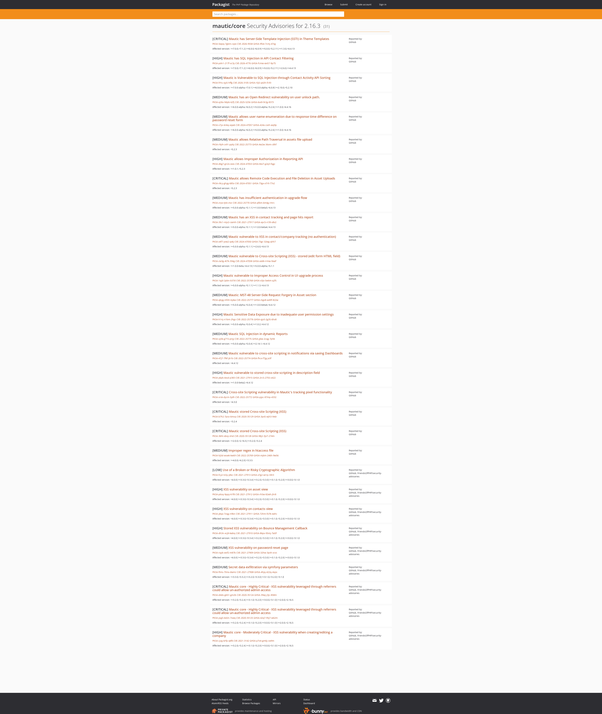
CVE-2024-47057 (244, 125)
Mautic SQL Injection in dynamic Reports (258, 334)
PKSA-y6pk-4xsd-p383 (223, 377)
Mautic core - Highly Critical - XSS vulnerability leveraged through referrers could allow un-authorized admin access (274, 588)
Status (306, 699)
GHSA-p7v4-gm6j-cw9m (262, 640)
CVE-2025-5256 (243, 102)
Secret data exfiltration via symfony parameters (263, 567)
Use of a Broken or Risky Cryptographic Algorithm (259, 470)
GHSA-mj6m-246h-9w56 (266, 455)
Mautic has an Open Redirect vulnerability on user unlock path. (274, 97)
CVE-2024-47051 (243, 183)
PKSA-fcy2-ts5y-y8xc (222, 474)
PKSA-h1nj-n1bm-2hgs (224, 319)
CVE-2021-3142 (241, 640)
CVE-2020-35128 (243, 436)
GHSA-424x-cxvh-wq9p (265, 125)
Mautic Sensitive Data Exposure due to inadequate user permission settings (278, 314)
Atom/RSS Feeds (220, 703)
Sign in (382, 4)
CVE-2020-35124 (245, 594)
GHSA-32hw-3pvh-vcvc (265, 552)
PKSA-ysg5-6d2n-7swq (224, 617)
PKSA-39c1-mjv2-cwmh (224, 222)
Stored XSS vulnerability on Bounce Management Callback (265, 528)
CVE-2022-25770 (241, 202)
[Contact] (374, 700)
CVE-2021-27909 (244, 552)
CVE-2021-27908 (245, 572)
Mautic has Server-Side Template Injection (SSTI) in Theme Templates (279, 39)
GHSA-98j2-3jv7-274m (263, 436)
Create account (363, 4)
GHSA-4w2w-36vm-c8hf (264, 144)
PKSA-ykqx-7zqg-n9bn (223, 513)
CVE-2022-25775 (243, 338)
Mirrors (277, 703)
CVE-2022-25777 (245, 299)
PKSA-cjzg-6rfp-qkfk (222, 640)
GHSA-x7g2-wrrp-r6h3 (262, 474)
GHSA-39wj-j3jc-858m (265, 594)
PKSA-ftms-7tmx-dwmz (224, 572)
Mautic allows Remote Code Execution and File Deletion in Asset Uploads (282, 178)
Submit (344, 4)
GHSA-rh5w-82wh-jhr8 (264, 494)
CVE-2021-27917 (245, 222)
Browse (328, 4)
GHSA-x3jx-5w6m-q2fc (265, 280)
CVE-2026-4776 (243, 63)
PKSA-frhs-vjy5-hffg (222, 82)
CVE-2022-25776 (245, 319)
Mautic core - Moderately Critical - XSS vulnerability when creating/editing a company (272, 634)
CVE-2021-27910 (244, 533)
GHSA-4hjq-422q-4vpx (265, 572)
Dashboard (309, 703)
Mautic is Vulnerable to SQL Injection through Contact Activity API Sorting (276, 78)
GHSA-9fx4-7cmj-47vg (264, 43)
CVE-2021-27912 (243, 494)
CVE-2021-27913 (242, 474)
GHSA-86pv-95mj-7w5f (265, 533)
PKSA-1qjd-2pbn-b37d (224, 280)
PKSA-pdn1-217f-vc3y (223, 63)
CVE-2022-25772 (243, 397)
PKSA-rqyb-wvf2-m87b (224, 552)
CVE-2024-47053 (243, 163)
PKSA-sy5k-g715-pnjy (223, 338)
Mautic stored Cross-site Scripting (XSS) (257, 411)
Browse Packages (251, 703)
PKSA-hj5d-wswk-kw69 (224, 455)
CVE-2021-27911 (244, 513)
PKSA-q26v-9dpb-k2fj (223, 102)
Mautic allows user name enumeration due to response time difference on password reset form (274, 118)
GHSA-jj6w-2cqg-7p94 (263, 338)
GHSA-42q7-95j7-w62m (266, 617)
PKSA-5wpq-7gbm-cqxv (224, 43)
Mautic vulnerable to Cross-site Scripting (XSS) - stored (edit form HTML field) (284, 256)
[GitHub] (388, 700)
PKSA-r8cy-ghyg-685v (223, 183)
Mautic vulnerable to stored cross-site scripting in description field (271, 373)
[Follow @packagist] (381, 700)
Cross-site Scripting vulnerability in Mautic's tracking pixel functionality (280, 392)
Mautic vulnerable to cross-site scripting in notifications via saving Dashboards (285, 353)
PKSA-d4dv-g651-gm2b (224, 594)
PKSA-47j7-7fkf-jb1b (222, 358)
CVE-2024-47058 (243, 261)
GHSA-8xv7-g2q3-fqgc (264, 163)
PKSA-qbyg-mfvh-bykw (224, 299)
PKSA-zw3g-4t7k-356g (223, 261)
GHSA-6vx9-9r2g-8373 (262, 102)
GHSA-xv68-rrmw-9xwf (264, 261)
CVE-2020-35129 (245, 416)
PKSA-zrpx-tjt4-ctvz (222, 202)
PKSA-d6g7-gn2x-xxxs (223, 163)
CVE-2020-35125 (244, 617)
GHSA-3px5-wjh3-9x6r (265, 416)
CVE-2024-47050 (243, 241)
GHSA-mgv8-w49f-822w (266, 299)
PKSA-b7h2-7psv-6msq (224, 416)
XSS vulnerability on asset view (245, 489)
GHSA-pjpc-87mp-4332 (264, 397)
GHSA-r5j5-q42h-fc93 (260, 82)
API (274, 699)
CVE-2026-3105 (241, 82)
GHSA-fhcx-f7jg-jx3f (261, 358)
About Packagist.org (222, 699)
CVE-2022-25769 (244, 455)
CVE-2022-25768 (244, 280)
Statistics (247, 699)
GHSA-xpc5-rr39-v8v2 (265, 222)
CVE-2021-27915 (244, 377)
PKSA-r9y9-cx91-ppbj (223, 144)
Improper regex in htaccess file (250, 450)
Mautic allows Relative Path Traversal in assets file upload (270, 139)
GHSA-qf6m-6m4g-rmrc (262, 202)
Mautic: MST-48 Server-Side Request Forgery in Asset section (272, 295)
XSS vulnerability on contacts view (248, 509)
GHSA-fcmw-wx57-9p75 (263, 63)
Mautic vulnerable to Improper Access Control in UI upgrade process (273, 275)
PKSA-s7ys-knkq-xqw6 (223, 125)
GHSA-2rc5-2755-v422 (264, 377)
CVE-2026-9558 (245, 43)
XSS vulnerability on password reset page (258, 547)
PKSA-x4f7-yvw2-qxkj (223, 241)
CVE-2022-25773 (243, 144)
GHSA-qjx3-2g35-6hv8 (265, 319)
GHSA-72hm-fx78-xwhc (265, 513)
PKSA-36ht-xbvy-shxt (223, 436)
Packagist (221, 4)
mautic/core (229, 26)
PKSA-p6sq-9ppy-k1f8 (223, 494)
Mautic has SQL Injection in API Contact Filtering (258, 58)
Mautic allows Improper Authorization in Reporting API (263, 159)
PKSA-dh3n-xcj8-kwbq (223, 533)
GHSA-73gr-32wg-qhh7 (264, 241)
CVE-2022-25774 (242, 358)
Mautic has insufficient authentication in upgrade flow (267, 198)
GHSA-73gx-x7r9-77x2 (263, 183)
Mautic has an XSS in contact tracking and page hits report (270, 217)
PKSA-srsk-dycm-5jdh (223, 397)
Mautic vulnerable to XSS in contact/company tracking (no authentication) (282, 236)
